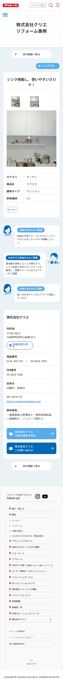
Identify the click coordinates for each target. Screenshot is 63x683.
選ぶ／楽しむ (18, 508)
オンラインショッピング (23, 583)
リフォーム (17, 559)
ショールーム (18, 553)
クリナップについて (21, 595)
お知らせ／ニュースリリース (25, 613)
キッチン (16, 520)
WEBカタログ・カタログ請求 (26, 547)
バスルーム (17, 525)
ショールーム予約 (37, 5)
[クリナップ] (11, 5)
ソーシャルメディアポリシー (21, 637)
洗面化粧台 (17, 530)
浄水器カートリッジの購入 (24, 589)
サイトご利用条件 (17, 631)
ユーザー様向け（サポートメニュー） (30, 571)
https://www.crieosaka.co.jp (24, 401)
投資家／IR (17, 607)
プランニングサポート (22, 541)
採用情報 (16, 601)
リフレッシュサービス (22, 577)
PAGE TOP (31, 663)
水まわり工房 (32, 565)
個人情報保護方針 (17, 643)
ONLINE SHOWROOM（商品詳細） (28, 535)
